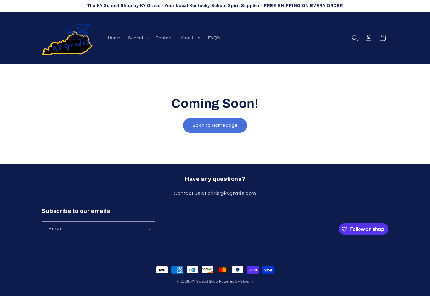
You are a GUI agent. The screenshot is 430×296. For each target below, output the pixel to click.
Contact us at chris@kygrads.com (215, 193)
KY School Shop (204, 281)
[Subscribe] (148, 228)
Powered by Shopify (236, 281)
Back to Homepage (215, 125)
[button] (138, 38)
